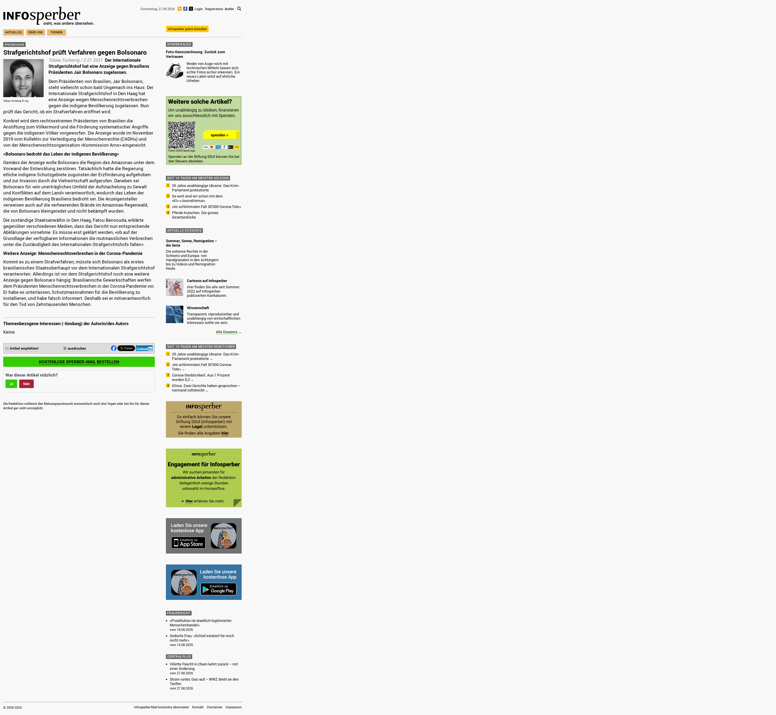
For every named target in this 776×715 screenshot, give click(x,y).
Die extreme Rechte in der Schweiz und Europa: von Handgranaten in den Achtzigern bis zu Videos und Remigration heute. (192, 260)
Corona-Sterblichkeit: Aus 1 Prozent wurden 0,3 (201, 377)
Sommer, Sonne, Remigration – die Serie (191, 243)
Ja (11, 384)
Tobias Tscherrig (64, 60)
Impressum (234, 707)
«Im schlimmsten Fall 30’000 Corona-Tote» (206, 206)
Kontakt (198, 707)
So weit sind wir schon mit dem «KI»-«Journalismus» (197, 198)
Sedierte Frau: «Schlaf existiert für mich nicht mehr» (202, 638)
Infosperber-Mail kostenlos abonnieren (161, 707)
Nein (26, 384)
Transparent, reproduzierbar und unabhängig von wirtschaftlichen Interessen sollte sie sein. (213, 318)
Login (199, 9)
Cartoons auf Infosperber (207, 280)
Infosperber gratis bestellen (187, 29)
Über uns (35, 32)
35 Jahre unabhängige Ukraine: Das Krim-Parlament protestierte (205, 187)
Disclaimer (214, 707)
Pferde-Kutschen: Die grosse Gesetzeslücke (195, 215)
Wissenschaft (198, 307)
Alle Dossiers (226, 331)
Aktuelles (13, 32)
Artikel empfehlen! (24, 348)
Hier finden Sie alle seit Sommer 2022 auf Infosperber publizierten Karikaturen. (213, 291)
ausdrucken (77, 348)
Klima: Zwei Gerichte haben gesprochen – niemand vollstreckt (206, 388)
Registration (214, 9)
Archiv (229, 9)
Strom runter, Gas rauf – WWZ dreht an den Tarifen (204, 681)
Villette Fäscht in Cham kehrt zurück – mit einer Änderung (204, 666)
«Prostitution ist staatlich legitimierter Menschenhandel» (201, 622)
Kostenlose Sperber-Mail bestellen (79, 362)
